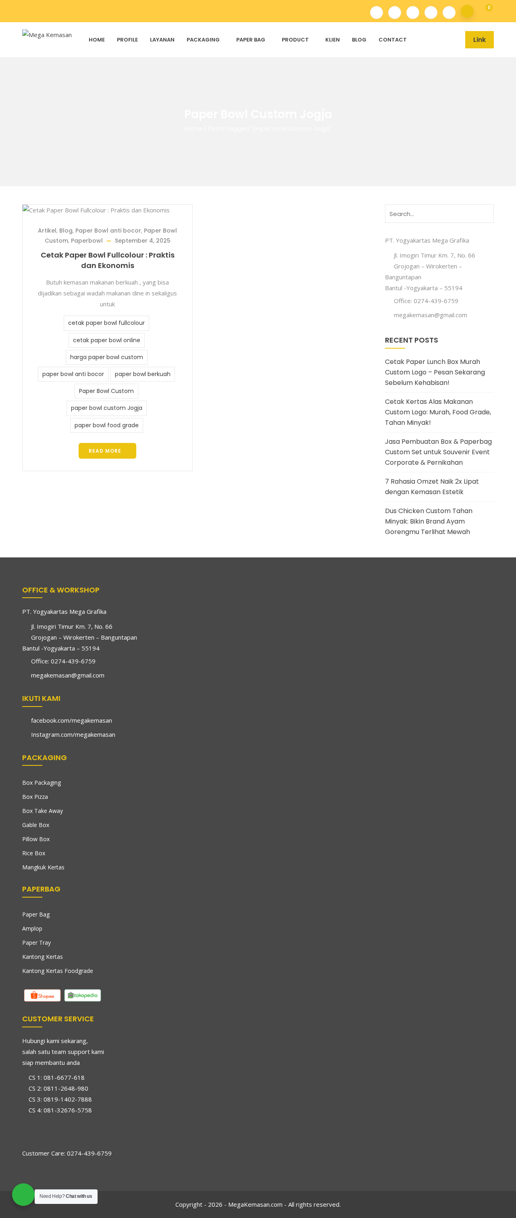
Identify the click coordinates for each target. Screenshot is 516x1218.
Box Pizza (35, 796)
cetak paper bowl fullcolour (106, 323)
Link (479, 39)
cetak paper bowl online (106, 340)
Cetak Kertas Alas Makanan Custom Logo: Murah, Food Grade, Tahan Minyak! (438, 412)
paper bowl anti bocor (73, 374)
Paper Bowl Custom (106, 391)
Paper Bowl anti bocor (108, 231)
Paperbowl (87, 241)
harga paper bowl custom (106, 357)
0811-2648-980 (66, 1088)
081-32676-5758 (68, 1110)
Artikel (47, 231)
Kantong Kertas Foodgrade (57, 971)
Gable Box (35, 825)
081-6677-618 (64, 1077)
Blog (359, 40)
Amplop (32, 928)
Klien (332, 40)
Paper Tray (36, 942)
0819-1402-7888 (68, 1099)
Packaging (203, 40)
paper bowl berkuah (143, 374)
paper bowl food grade (107, 425)
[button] (483, 11)
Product (295, 40)
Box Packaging (41, 782)
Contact (393, 40)
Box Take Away (42, 811)
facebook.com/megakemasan (71, 720)
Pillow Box (36, 839)
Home (97, 40)
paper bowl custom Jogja (106, 408)
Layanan (162, 40)
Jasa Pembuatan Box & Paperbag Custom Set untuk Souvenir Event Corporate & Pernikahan (438, 452)
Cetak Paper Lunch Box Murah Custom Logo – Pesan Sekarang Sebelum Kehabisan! (435, 372)
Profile (127, 40)
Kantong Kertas (42, 956)
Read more (105, 450)
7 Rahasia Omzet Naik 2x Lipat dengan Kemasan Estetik (432, 487)
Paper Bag (250, 40)
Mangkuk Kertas (43, 867)
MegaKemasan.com (255, 1204)
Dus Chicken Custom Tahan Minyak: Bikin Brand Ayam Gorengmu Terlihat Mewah (428, 521)
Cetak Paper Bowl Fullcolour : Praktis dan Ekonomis (108, 260)
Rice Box (33, 853)
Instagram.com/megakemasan (73, 734)
